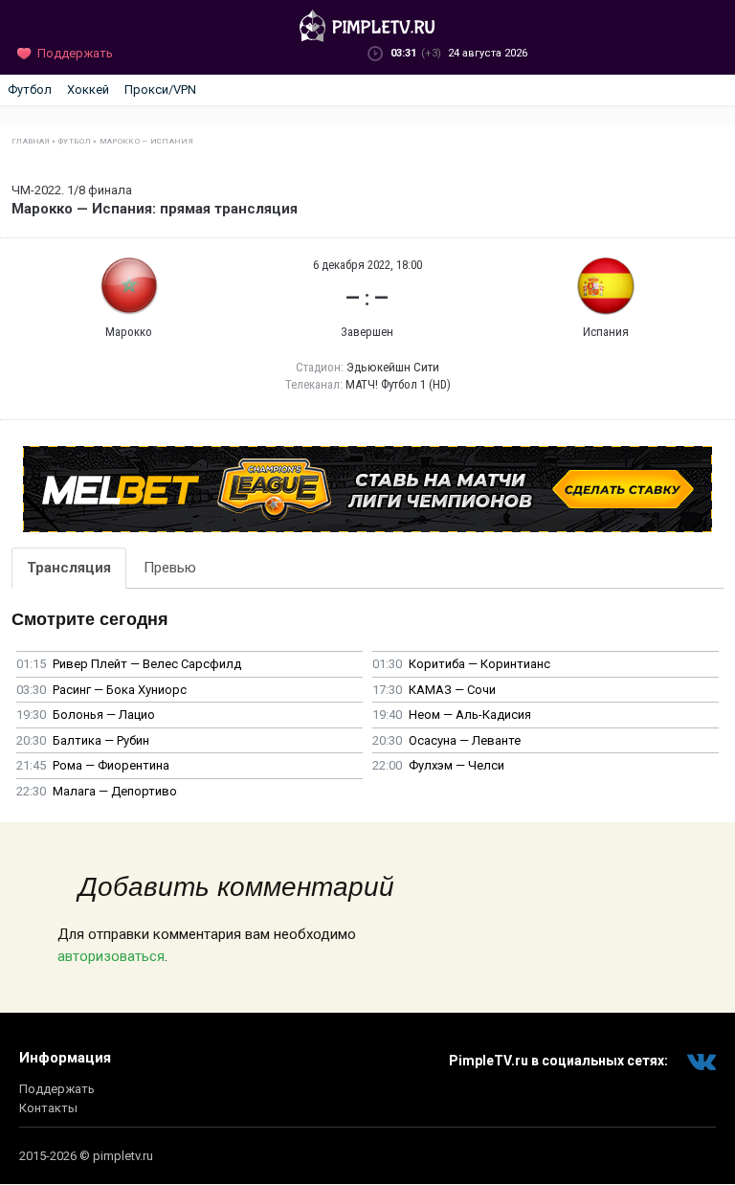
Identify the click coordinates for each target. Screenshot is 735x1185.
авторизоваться (111, 956)
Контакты (48, 1108)
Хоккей (88, 89)
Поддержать (57, 1089)
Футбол (30, 89)
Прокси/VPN (160, 89)
